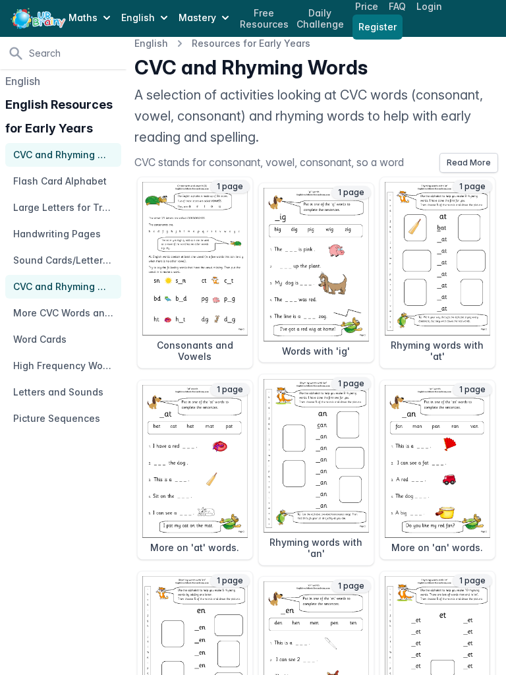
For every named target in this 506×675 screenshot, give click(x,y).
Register (377, 26)
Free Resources (264, 18)
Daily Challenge (320, 18)
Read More (469, 162)
